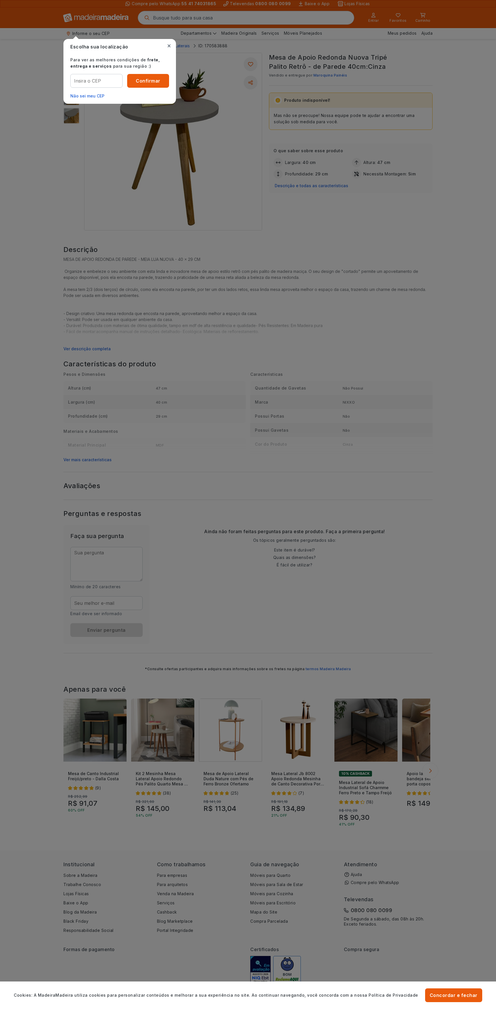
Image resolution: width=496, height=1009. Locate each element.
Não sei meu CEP (87, 95)
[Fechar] (169, 45)
